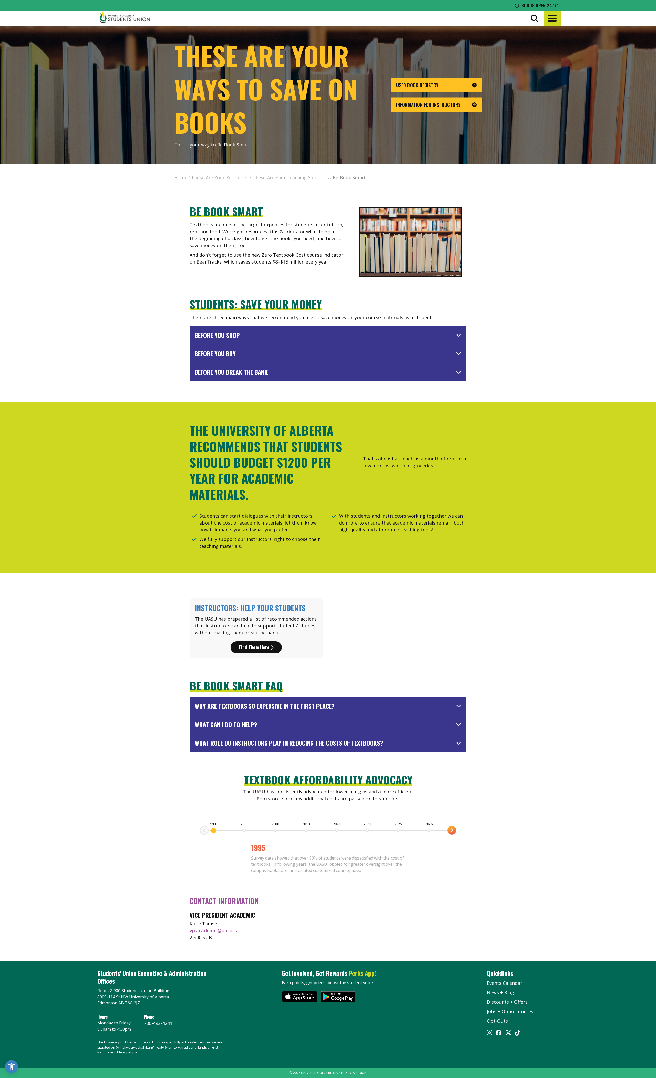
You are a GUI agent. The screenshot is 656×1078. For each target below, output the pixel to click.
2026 (429, 824)
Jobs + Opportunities (510, 1011)
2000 (244, 824)
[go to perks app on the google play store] (338, 997)
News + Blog (500, 992)
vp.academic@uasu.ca (214, 930)
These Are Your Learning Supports (290, 177)
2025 (398, 824)
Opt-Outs (497, 1021)
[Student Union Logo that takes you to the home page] (125, 18)
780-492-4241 (158, 1023)
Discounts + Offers (507, 1002)
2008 (275, 824)
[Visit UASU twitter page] (508, 1033)
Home (180, 177)
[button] (552, 18)
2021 (336, 824)
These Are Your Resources (220, 177)
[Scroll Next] (204, 830)
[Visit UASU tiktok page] (517, 1033)
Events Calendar (504, 983)
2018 (306, 824)
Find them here (255, 647)
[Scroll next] (451, 830)
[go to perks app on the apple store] (299, 997)
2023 (367, 824)
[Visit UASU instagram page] (489, 1033)
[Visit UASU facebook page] (499, 1033)
